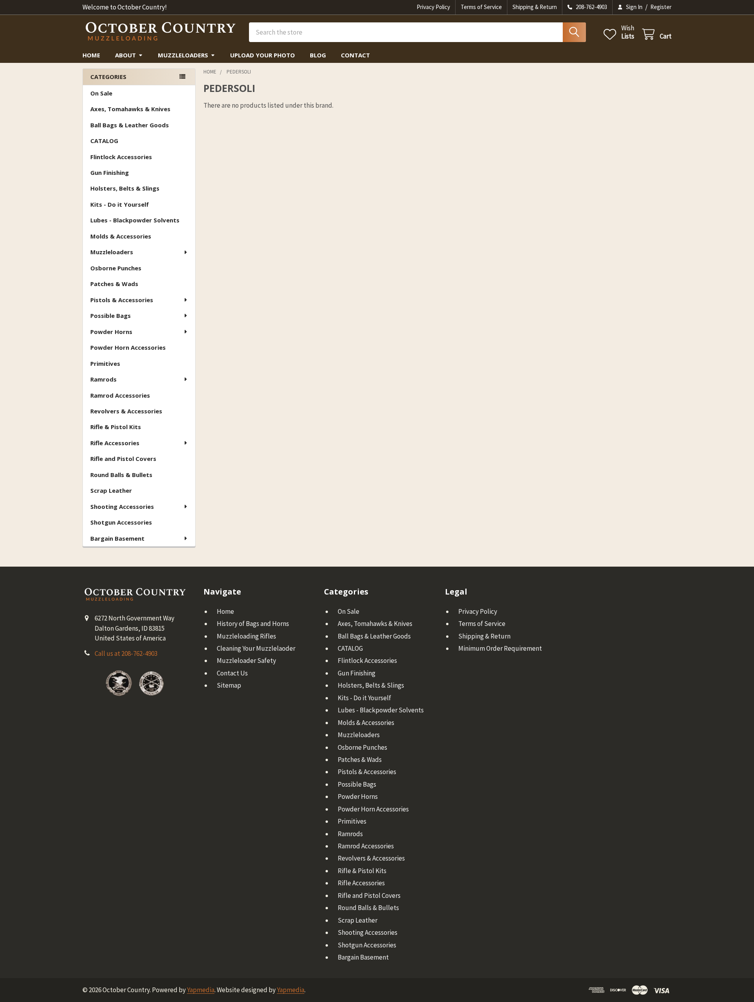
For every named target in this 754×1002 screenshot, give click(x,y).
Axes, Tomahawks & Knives (130, 109)
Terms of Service (481, 7)
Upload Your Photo (262, 55)
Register (661, 7)
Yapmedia (200, 989)
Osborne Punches (115, 268)
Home (91, 55)
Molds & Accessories (120, 236)
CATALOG (104, 141)
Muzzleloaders (183, 55)
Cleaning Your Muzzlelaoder (256, 648)
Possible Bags (110, 315)
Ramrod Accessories (120, 395)
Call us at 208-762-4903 (126, 653)
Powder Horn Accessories (128, 347)
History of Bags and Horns (253, 623)
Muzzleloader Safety (246, 660)
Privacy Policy (433, 7)
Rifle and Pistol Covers (123, 458)
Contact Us (232, 673)
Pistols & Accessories (121, 300)
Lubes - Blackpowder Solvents (134, 220)
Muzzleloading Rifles (246, 636)
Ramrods (103, 379)
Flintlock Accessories (121, 157)
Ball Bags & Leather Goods (129, 125)
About (125, 55)
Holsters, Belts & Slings (124, 188)
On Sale (101, 93)
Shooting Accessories (122, 506)
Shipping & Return (534, 7)
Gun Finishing (109, 172)
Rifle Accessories (114, 443)
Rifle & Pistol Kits (115, 427)
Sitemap (229, 685)
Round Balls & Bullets (121, 475)
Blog (318, 55)
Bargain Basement (117, 538)
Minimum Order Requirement (500, 648)
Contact (355, 55)
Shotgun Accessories (121, 522)
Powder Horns (111, 332)
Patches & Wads (114, 284)
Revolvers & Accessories (126, 411)
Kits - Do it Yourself (119, 204)
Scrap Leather (111, 490)
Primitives (105, 363)
